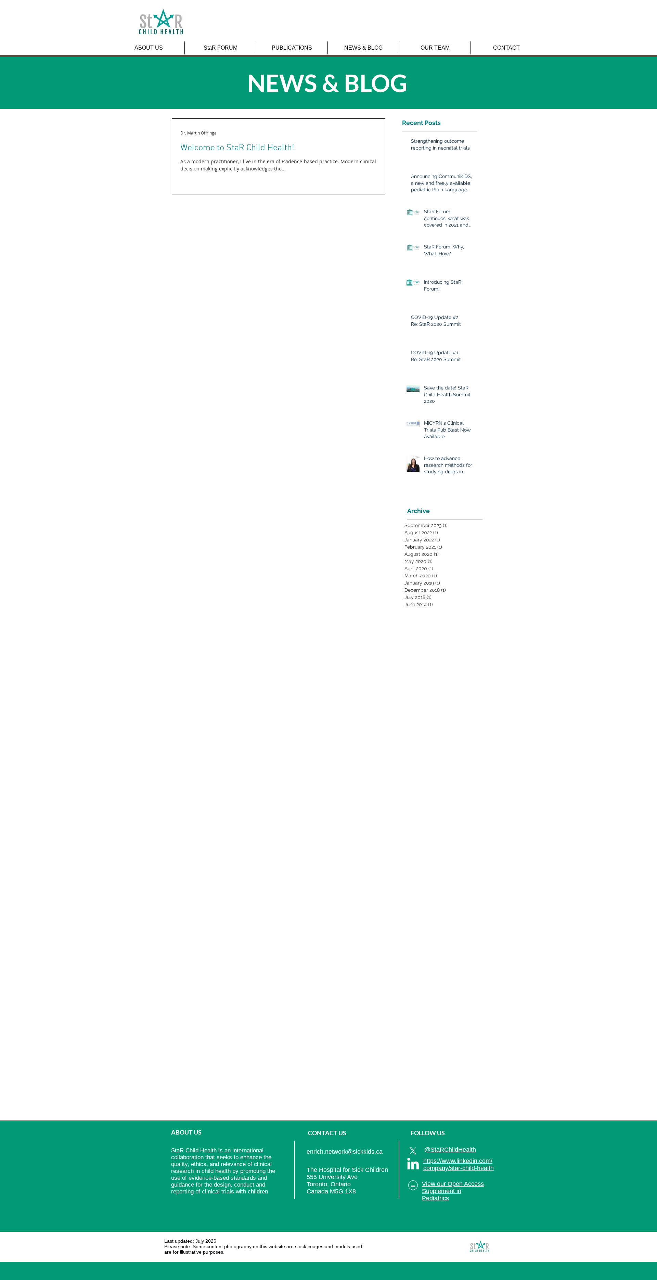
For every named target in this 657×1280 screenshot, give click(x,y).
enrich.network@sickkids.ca (345, 1151)
